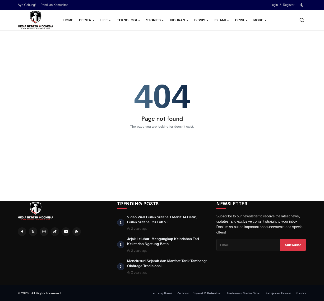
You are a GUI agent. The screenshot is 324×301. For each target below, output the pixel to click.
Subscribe (293, 245)
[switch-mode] (302, 5)
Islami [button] (220, 20)
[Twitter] (33, 231)
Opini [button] (239, 20)
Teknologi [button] (127, 20)
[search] (301, 20)
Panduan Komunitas (54, 5)
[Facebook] (22, 231)
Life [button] (104, 20)
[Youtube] (65, 231)
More (258, 20)
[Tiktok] (55, 231)
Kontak (301, 293)
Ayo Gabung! (27, 5)
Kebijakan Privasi (278, 293)
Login (274, 5)
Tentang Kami (161, 293)
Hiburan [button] (177, 20)
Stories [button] (153, 20)
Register (288, 5)
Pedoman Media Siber (244, 293)
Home (68, 20)
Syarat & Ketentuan (207, 293)
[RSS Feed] (76, 231)
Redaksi (182, 293)
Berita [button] (85, 20)
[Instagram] (44, 231)
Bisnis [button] (199, 20)
